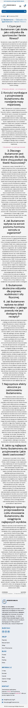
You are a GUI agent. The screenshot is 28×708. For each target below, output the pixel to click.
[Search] (24, 11)
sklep (4, 637)
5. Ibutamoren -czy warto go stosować (14, 147)
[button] (20, 6)
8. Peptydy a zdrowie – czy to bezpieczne (14, 89)
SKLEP (9, 691)
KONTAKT (18, 693)
